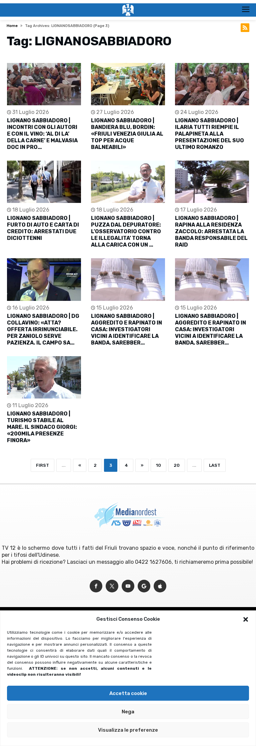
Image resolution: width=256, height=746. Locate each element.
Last (214, 465)
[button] (245, 619)
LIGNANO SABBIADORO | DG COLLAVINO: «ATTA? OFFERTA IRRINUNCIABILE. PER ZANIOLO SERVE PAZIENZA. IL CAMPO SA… (43, 329)
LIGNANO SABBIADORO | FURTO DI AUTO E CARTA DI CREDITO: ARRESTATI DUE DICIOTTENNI (43, 228)
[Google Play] (144, 586)
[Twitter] (112, 586)
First (42, 465)
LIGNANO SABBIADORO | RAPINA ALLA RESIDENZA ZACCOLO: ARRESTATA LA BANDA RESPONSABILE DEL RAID (211, 231)
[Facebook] (96, 586)
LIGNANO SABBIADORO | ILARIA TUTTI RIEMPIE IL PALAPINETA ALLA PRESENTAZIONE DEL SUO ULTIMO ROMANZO (209, 133)
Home (12, 26)
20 (177, 465)
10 (158, 465)
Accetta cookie (128, 693)
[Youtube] (128, 586)
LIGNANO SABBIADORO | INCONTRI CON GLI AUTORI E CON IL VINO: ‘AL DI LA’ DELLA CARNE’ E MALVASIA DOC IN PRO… (42, 133)
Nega (128, 712)
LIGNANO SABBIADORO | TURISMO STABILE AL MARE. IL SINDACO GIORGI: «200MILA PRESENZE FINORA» (42, 426)
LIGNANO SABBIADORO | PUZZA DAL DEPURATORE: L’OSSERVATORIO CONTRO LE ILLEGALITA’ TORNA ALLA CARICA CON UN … (126, 231)
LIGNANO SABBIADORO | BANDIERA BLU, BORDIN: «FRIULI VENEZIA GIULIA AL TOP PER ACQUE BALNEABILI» (127, 133)
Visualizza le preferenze (128, 730)
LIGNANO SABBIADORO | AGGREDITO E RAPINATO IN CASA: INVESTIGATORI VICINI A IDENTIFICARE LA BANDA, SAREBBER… (126, 329)
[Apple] (160, 586)
